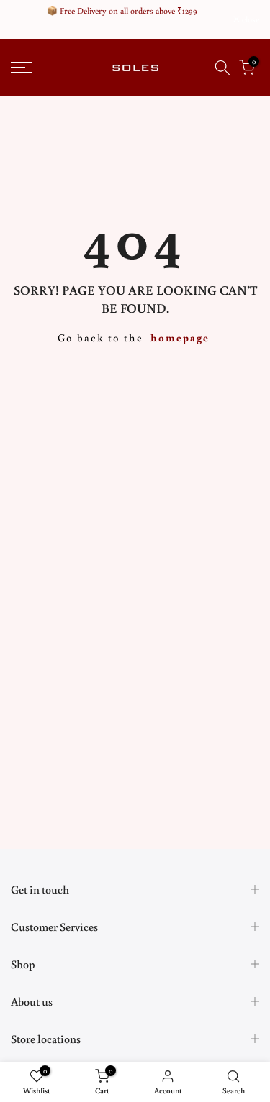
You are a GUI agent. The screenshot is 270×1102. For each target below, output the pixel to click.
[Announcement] (122, 11)
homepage (180, 337)
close (249, 19)
